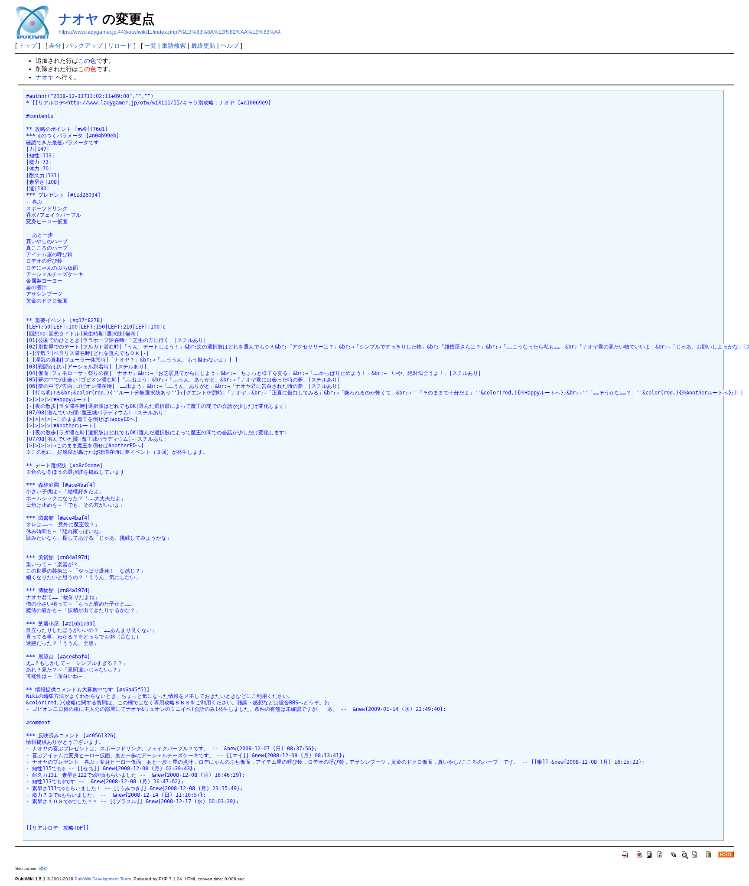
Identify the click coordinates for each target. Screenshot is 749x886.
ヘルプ (230, 45)
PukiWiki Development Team (103, 878)
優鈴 (43, 868)
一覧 (150, 45)
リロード (120, 45)
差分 (55, 45)
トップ (28, 45)
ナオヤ (79, 19)
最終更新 (203, 45)
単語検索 (174, 45)
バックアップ (84, 45)
